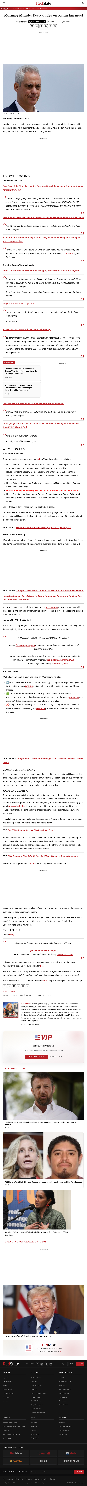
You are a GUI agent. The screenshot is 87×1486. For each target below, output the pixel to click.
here (42, 966)
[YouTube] (51, 1364)
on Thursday (52, 607)
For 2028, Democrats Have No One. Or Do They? (31, 830)
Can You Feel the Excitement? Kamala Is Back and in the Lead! (33, 403)
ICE (21, 995)
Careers (33, 1430)
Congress (34, 1381)
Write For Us (35, 1438)
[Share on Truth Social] (37, 26)
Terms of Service (8, 1479)
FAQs (71, 1364)
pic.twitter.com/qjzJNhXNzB (60, 660)
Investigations (7, 1389)
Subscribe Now (56, 1056)
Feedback (29, 1479)
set (38, 459)
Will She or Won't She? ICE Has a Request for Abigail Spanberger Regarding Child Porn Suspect (43, 1182)
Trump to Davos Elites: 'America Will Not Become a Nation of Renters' (50, 590)
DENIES (29, 686)
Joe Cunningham (65, 1389)
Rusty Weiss (9, 1235)
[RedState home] (11, 1363)
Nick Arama (8, 1127)
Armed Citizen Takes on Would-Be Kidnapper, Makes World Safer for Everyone (41, 270)
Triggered (6, 1430)
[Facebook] (46, 1364)
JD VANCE (30, 995)
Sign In (64, 1364)
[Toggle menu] (4, 3)
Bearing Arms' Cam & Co (11, 1434)
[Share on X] (32, 26)
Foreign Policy (35, 1397)
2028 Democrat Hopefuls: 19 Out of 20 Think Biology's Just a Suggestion (43, 856)
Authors (5, 1401)
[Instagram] (42, 1364)
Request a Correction (40, 1479)
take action (68, 253)
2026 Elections (36, 1378)
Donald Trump (36, 1385)
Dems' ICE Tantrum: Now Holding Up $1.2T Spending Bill (43, 527)
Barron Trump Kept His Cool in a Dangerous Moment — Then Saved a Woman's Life (43, 217)
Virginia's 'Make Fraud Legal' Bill (18, 303)
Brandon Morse (64, 1393)
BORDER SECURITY (10, 995)
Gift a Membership (65, 1426)
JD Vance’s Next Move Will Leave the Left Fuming (27, 329)
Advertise (34, 1426)
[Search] (83, 3)
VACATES (74, 697)
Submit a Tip (35, 1434)
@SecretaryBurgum (25, 645)
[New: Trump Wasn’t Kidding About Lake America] (43, 1309)
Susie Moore (21, 22)
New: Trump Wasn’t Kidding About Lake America (28, 1336)
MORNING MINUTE (44, 995)
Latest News (7, 1381)
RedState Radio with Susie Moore (14, 1426)
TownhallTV (7, 1397)
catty (11, 935)
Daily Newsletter (64, 1430)
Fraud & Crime (36, 1401)
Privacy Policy (19, 1479)
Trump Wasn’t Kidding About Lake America (30, 9)
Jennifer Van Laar (65, 1381)
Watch (5, 1385)
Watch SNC (63, 1434)
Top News (6, 1378)
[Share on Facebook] (41, 26)
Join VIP (80, 1364)
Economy (34, 1389)
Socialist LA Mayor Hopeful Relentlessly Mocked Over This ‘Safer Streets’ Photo (37, 1232)
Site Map (52, 1479)
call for (31, 863)
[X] (37, 1364)
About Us (34, 1422)
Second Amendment (38, 1412)
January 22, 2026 (60, 664)
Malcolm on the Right (10, 1422)
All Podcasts (7, 1438)
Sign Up (79, 1472)
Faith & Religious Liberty (39, 1393)
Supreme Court (36, 1409)
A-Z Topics (35, 1372)
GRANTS (40, 708)
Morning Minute (8, 1393)
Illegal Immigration (37, 1405)
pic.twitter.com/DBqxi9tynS (43, 951)
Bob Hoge (8, 1185)
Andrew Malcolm (16, 806)
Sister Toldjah (63, 1405)
